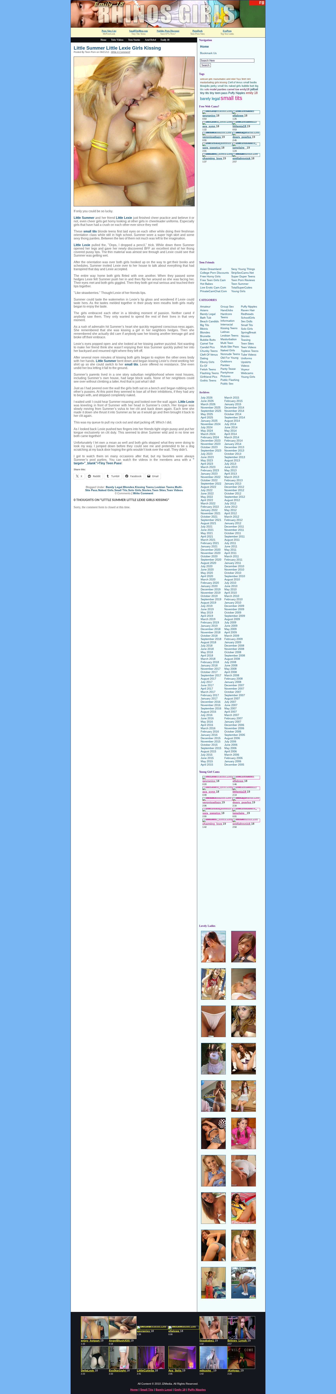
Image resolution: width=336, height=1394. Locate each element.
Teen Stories (134, 40)
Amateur (205, 306)
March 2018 (208, 658)
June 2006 (230, 744)
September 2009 (234, 615)
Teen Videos (175, 490)
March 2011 (231, 556)
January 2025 (209, 420)
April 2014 (230, 433)
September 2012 (234, 496)
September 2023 (211, 450)
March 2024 (208, 433)
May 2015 (207, 761)
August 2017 (208, 678)
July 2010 (230, 582)
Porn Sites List (109, 31)
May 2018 (207, 652)
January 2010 (232, 602)
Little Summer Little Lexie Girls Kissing (117, 48)
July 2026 (207, 397)
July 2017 (207, 681)
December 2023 (210, 440)
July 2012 (230, 503)
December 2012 (234, 486)
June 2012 (230, 506)
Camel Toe (206, 343)
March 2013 (231, 476)
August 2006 (232, 738)
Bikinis (204, 328)
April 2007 (230, 711)
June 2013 (230, 467)
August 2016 (208, 711)
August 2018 (208, 642)
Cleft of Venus (235, 82)
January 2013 (232, 483)
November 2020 (210, 553)
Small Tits (120, 490)
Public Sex (226, 383)
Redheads (247, 313)
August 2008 (232, 658)
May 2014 (230, 430)
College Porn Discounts (214, 272)
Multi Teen (226, 342)
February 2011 (233, 559)
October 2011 (232, 533)
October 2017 (209, 672)
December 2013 (234, 447)
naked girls (235, 85)
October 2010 (232, 572)
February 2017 (210, 695)
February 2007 (233, 718)
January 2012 (232, 523)
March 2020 (208, 579)
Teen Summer (239, 283)
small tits (90, 231)
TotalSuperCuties (241, 287)
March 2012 (231, 516)
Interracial (226, 324)
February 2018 (210, 662)
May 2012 (230, 510)
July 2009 (230, 622)
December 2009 (234, 605)
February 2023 (210, 470)
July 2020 (207, 566)
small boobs (250, 82)
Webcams (247, 373)
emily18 (244, 89)
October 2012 (232, 493)
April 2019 (207, 615)
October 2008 (232, 652)
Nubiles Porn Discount (168, 31)
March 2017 (208, 691)
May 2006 (230, 748)
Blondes (128, 487)
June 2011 (230, 546)
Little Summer (84, 217)
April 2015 (207, 764)
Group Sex (227, 306)
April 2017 (207, 688)
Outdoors (226, 361)
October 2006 (232, 731)
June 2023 (207, 457)
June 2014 (230, 427)
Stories (146, 490)
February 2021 (210, 543)
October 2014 (232, 414)
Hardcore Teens (226, 315)
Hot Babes (206, 283)
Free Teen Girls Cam (213, 280)
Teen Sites (159, 490)
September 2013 (234, 457)
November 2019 (210, 592)
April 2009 (230, 632)
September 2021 (211, 519)
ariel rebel (230, 79)
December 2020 (210, 549)
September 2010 (234, 576)
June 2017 (207, 685)
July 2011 (230, 543)
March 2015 (231, 397)
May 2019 (207, 612)
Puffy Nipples (236, 93)
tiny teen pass (219, 93)
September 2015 (211, 748)
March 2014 (231, 437)
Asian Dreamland (210, 269)
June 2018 (207, 648)
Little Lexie (124, 217)
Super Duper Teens (243, 276)
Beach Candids (209, 321)
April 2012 (230, 513)
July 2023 (207, 453)
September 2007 (234, 695)
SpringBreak (248, 332)
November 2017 (210, 668)
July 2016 (207, 715)
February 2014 (233, 440)
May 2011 (230, 549)
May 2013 (230, 470)
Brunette (205, 336)
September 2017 (211, 675)
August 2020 (208, 562)
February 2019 (210, 622)
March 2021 (208, 539)
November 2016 (210, 705)
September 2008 (234, 655)
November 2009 (234, 609)
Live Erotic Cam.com (213, 287)
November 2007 (234, 688)
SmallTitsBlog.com (138, 31)
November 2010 (234, 569)
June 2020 (207, 569)
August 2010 (232, 579)
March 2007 (231, 715)
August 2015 (208, 751)
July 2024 (207, 427)
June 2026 (207, 400)
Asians (204, 310)
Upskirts (246, 362)
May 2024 (207, 430)
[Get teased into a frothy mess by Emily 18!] (168, 26)
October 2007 (232, 691)
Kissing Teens (144, 487)
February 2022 (210, 506)
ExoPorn (227, 31)
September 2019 (211, 599)
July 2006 (230, 741)
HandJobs (226, 310)
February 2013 (233, 480)
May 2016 (207, 721)
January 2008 (232, 681)
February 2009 (233, 638)
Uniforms (246, 358)
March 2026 (208, 404)
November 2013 (234, 450)
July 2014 (230, 424)
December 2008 (234, 645)
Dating (204, 358)
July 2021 (207, 526)
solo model (210, 89)
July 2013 (230, 463)
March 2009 (231, 635)
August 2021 (208, 523)
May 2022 (207, 496)
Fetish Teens (208, 369)
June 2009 (230, 625)
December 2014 (234, 407)
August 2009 (232, 619)
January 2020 (209, 586)
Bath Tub (205, 317)
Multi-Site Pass (229, 346)
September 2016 (211, 708)
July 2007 (230, 701)
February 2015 (233, 400)
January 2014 (232, 443)
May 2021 (207, 533)
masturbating (207, 82)
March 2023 (208, 467)
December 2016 (210, 701)
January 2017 (209, 698)
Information (227, 320)
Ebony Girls (207, 362)
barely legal (210, 98)
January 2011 (232, 562)
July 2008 (230, 662)
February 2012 (233, 519)
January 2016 (209, 734)
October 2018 (209, 635)
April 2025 (207, 417)
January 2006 (232, 761)
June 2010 (230, 586)
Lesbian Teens (164, 487)
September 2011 (234, 536)
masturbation (219, 79)
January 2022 (209, 510)
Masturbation (228, 339)
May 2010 (230, 589)
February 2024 (210, 437)
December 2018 (210, 629)
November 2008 (234, 648)
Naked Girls (106, 490)
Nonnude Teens (230, 354)
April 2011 (230, 553)
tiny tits (204, 93)
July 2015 (207, 754)
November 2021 (210, 513)
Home (103, 40)
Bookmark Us (208, 53)
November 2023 (210, 443)
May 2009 (230, 629)
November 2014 (234, 410)
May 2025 (207, 414)
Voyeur (245, 369)
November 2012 (234, 490)
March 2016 (208, 728)
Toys (238, 79)
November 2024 (210, 424)
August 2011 (232, 539)
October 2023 (209, 447)
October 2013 (232, 453)
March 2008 (231, 675)
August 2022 (208, 486)
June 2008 (230, 665)
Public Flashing (229, 379)
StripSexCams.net (242, 272)
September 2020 (211, 559)
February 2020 (210, 582)
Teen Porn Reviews (243, 280)
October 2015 (209, 744)
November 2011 (234, 529)
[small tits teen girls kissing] (134, 131)
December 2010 (234, 566)
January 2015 (232, 404)
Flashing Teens (209, 373)
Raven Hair (248, 310)
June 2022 (207, 493)
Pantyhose (227, 372)
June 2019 (207, 609)
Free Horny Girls (210, 276)
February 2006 (233, 758)
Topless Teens (249, 350)
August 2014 (232, 420)
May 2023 (207, 460)
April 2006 (230, 751)
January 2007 (232, 721)
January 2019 (209, 625)
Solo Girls (134, 490)
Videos (245, 365)
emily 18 (252, 93)
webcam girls (206, 79)
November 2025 (210, 407)
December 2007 (234, 685)
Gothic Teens (208, 380)
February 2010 (233, 599)
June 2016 (207, 718)
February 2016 (210, 731)
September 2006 (234, 734)
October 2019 (209, 596)
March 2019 (208, 619)
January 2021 (209, 546)
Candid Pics (207, 347)
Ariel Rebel (150, 40)
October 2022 (209, 480)
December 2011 (234, 526)
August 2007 (232, 698)
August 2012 (232, 500)
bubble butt (248, 85)
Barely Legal (114, 487)
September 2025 (211, 410)
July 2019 (207, 605)
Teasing (245, 339)
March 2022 (208, 503)
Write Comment (143, 493)
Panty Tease (228, 368)
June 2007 (230, 705)
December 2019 (210, 589)
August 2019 (208, 602)
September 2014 (234, 417)
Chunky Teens (209, 350)
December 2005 (234, 764)
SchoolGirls (248, 317)
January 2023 (209, 473)
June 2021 (207, 529)
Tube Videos (117, 40)
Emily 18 (165, 40)
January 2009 (232, 642)
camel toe (233, 89)
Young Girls (238, 291)
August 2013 (232, 460)
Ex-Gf (203, 365)
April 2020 (207, 576)
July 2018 (207, 645)
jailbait (254, 89)
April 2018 (207, 655)
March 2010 (231, 596)
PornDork (197, 31)
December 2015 (210, 738)
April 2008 (230, 672)
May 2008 (230, 668)
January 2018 (209, 665)
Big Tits (204, 325)
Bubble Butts (208, 339)
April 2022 (207, 500)
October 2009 (232, 612)
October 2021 (209, 516)
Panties (225, 365)
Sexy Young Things (243, 269)
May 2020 (207, 572)
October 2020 (209, 556)
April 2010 (230, 592)
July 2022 (207, 490)
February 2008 (233, 678)
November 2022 (210, 476)
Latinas (224, 331)
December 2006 (234, 724)
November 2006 (234, 728)
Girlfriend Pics (208, 376)
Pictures (225, 376)
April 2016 (207, 724)
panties (221, 89)
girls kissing (221, 82)
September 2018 (211, 638)
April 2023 (207, 463)
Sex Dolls (246, 321)
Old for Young (229, 357)
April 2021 (207, 536)
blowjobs (205, 85)
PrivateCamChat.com (213, 291)
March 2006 (231, 754)
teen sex (246, 79)
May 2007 (230, 708)
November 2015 (210, 741)
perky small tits (219, 85)
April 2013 (230, 473)
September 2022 (211, 483)
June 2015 (207, 758)
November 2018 (210, 632)
